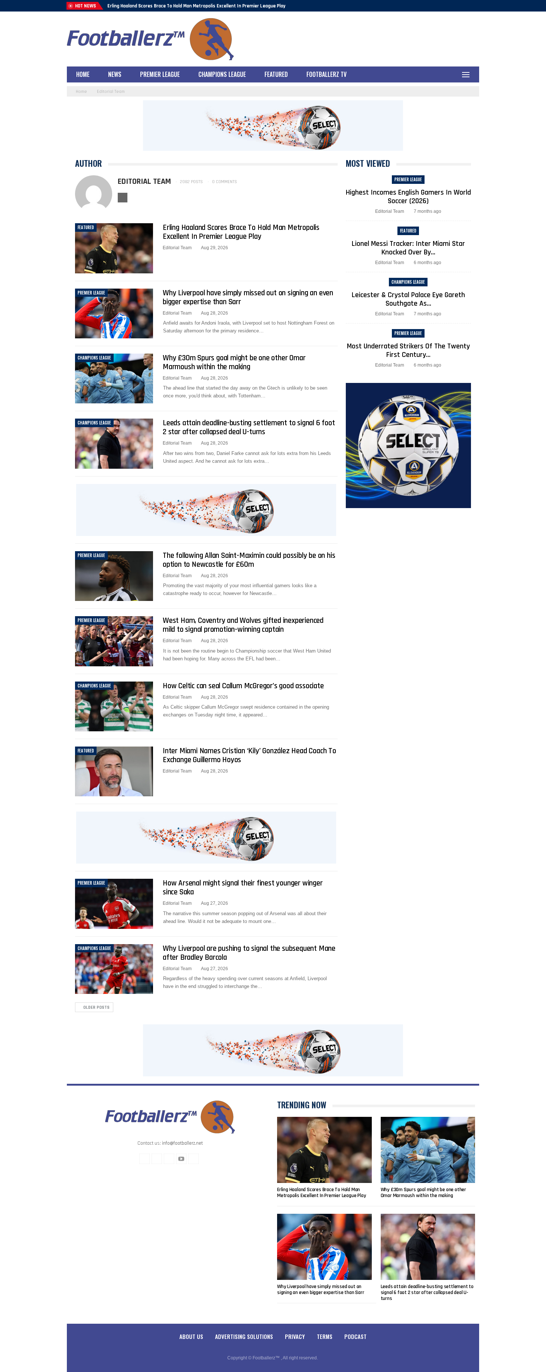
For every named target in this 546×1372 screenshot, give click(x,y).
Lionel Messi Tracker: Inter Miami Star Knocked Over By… (408, 248)
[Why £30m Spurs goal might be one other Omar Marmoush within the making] (114, 378)
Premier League (160, 74)
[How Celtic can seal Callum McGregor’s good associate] (114, 706)
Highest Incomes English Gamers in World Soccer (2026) (408, 197)
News (114, 74)
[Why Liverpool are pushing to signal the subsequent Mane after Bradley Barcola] (114, 969)
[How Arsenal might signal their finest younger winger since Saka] (114, 904)
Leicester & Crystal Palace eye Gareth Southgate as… (408, 299)
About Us (191, 1336)
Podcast (355, 1336)
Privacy (295, 1336)
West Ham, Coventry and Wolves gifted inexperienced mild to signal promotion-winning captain (243, 624)
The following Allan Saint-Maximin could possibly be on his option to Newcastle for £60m (249, 559)
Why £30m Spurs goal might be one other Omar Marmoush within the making (234, 362)
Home (83, 74)
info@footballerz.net (182, 1143)
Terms (324, 1336)
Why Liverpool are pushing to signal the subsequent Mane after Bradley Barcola (249, 952)
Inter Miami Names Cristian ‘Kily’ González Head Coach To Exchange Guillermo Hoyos (249, 755)
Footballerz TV (326, 74)
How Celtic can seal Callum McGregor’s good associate (243, 686)
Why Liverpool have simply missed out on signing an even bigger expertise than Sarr (248, 297)
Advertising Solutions (244, 1336)
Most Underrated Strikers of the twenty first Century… (408, 350)
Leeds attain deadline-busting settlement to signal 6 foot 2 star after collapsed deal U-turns (249, 427)
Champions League (222, 74)
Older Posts (96, 1007)
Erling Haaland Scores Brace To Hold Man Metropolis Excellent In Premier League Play (196, 6)
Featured (276, 74)
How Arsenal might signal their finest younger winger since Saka (243, 887)
